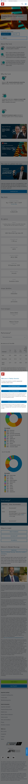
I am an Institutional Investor (14, 401)
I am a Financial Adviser (14, 391)
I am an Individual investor (14, 386)
